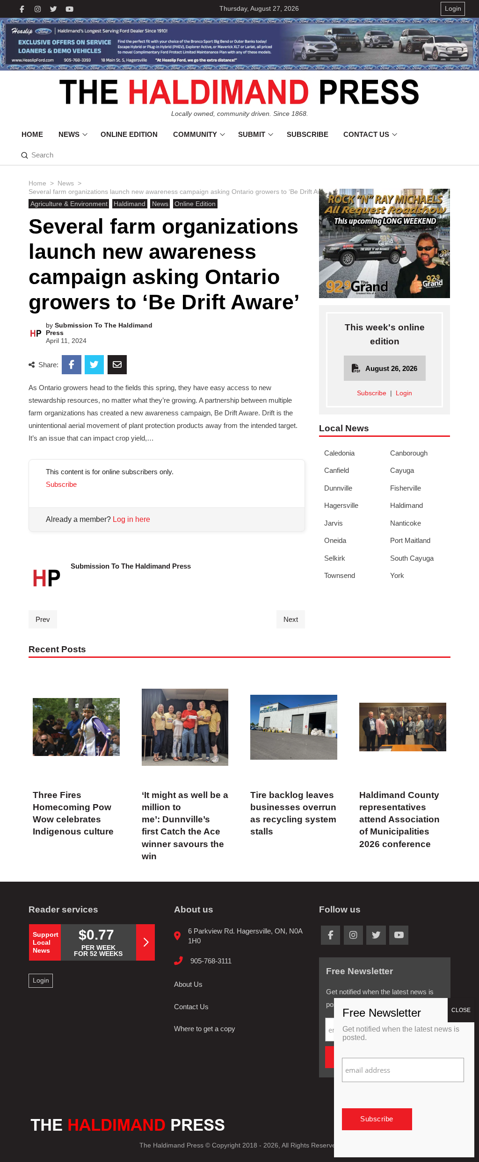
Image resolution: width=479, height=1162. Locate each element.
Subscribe (61, 484)
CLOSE (461, 1010)
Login (404, 393)
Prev (43, 619)
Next (290, 619)
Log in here (131, 519)
